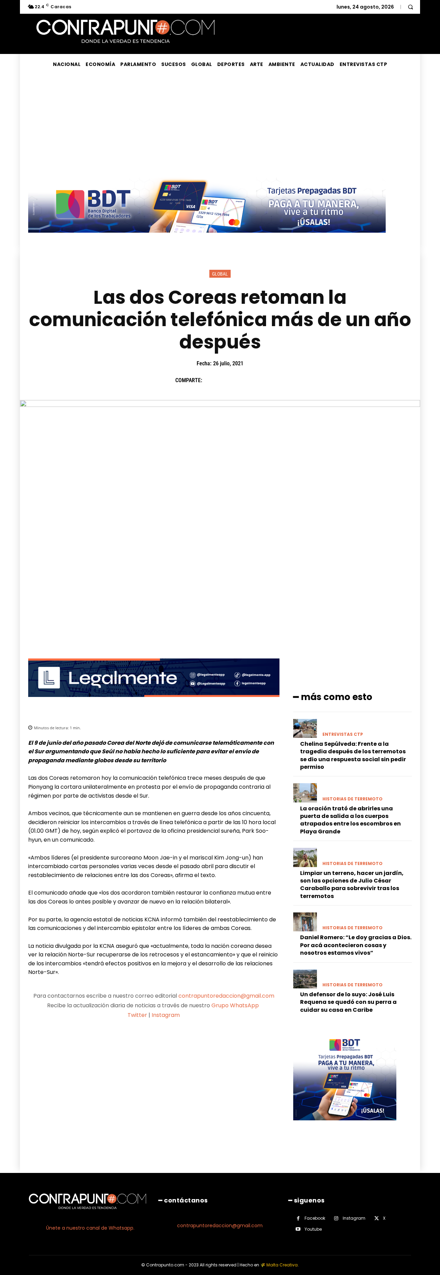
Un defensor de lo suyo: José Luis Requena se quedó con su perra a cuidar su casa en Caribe (348, 1002)
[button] (410, 7)
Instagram (166, 1015)
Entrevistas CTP (342, 734)
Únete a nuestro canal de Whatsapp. (90, 1227)
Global (220, 274)
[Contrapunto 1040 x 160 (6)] (207, 238)
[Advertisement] (220, 126)
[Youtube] (298, 1229)
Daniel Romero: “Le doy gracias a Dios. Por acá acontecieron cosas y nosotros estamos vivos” (355, 945)
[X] (226, 380)
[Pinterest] (242, 380)
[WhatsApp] (258, 380)
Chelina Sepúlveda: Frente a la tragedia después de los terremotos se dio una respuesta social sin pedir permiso (353, 755)
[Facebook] (211, 380)
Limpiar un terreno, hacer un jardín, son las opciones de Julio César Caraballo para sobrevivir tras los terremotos (352, 884)
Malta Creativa (282, 1265)
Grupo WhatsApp (235, 1005)
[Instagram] (336, 1218)
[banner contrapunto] (153, 702)
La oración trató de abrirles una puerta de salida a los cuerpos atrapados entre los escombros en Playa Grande (350, 820)
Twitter (137, 1015)
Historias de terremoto (352, 799)
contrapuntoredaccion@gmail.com (226, 996)
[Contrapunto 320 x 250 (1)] (344, 1125)
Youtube (313, 1229)
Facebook (315, 1218)
